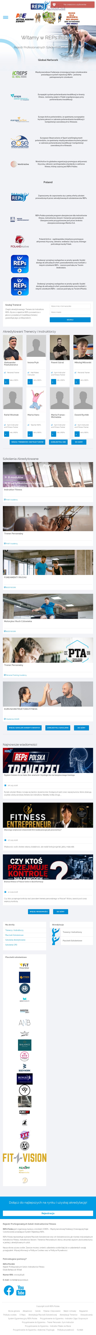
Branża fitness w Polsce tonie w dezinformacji (23, 882)
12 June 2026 (13, 892)
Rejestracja (48, 1213)
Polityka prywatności (65, 1330)
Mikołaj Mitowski (83, 362)
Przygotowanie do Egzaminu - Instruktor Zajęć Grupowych (64, 1319)
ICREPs (45, 1229)
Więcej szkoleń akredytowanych (24, 728)
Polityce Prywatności (58, 1250)
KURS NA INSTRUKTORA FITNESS (20, 709)
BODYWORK (11, 587)
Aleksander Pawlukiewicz (11, 363)
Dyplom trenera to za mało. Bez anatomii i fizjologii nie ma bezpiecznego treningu (39, 775)
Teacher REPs (36, 425)
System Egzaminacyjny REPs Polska (22, 1319)
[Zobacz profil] (48, 474)
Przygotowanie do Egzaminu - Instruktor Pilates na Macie (48, 1326)
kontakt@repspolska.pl (19, 1280)
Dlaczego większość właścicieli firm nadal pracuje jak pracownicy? (33, 830)
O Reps (23, 1315)
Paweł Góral (57, 362)
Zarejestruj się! (58, 442)
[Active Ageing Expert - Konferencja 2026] (48, 18)
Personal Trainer (13, 373)
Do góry (79, 442)
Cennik (37, 1311)
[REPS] (48, 6)
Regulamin (83, 1311)
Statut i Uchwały (70, 1311)
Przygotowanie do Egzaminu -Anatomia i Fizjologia (33, 1330)
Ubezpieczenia (86, 1315)
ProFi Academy (12, 500)
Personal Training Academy (16, 675)
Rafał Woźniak (11, 415)
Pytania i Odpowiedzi (52, 1311)
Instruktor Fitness (13, 489)
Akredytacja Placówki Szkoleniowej (42, 1315)
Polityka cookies (9, 1315)
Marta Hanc (33, 415)
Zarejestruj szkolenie (57, 728)
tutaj (62, 1248)
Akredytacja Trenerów (68, 1315)
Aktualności (27, 1311)
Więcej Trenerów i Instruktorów (27, 442)
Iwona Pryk (33, 362)
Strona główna (14, 1311)
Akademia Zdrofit (12, 719)
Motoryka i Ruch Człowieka (18, 621)
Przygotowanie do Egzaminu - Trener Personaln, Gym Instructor (48, 1322)
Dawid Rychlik (82, 415)
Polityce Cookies (37, 1250)
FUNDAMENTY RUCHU (15, 577)
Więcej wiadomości (39, 912)
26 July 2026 (13, 785)
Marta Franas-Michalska (58, 416)
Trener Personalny (13, 533)
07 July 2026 (13, 840)
